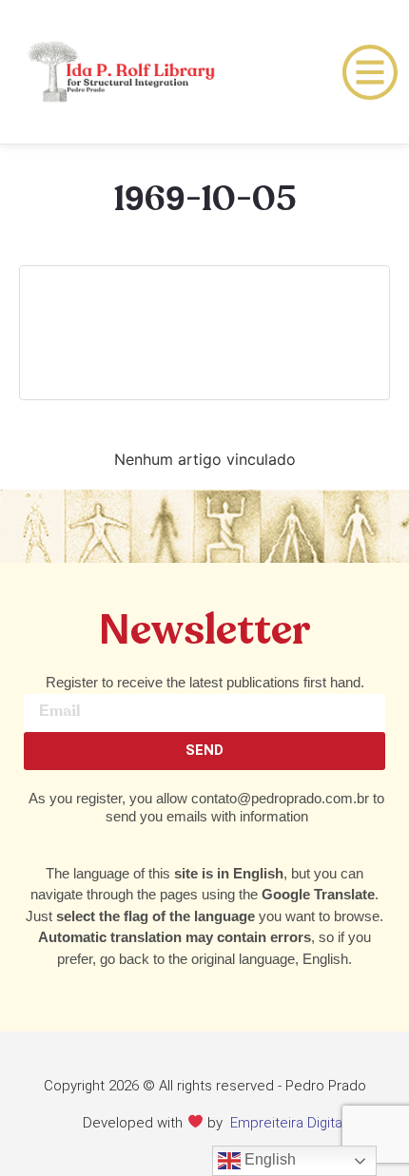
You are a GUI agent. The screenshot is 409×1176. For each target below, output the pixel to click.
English (268, 1159)
